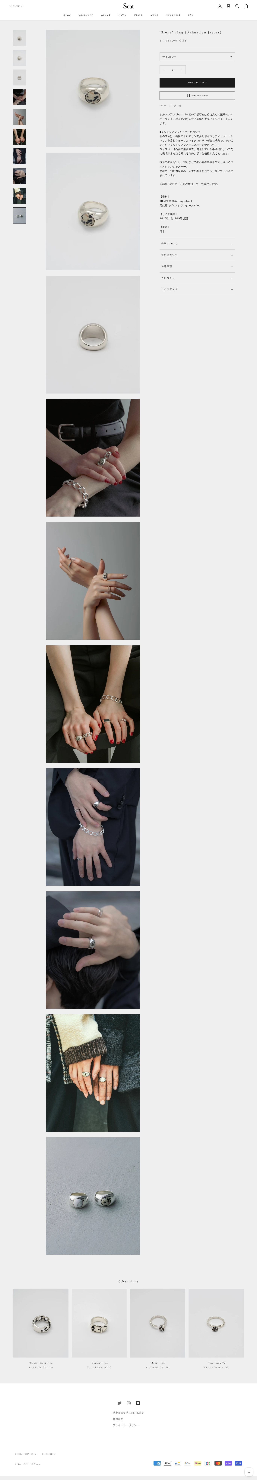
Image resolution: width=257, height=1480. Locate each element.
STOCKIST (173, 15)
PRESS (138, 15)
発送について (169, 244)
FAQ (191, 15)
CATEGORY (85, 15)
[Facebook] (170, 106)
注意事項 (166, 267)
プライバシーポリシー (126, 1425)
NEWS (123, 15)
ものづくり (168, 278)
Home (67, 15)
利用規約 (118, 1419)
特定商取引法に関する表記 (128, 1412)
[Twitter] (175, 106)
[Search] (237, 6)
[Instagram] (129, 1403)
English (14, 6)
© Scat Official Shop (27, 1464)
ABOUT (106, 15)
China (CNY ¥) (24, 1454)
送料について (169, 255)
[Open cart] (246, 6)
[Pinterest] (180, 106)
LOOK (155, 15)
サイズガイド (169, 290)
